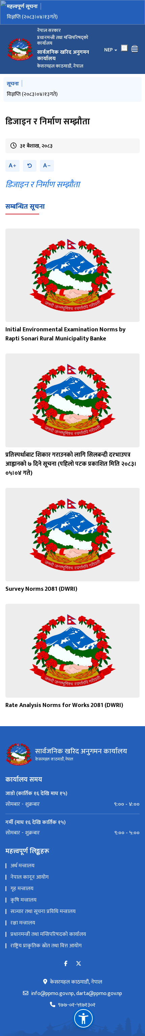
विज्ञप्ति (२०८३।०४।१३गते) (32, 17)
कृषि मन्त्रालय (23, 900)
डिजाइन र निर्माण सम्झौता (42, 185)
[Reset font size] (29, 166)
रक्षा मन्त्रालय (22, 922)
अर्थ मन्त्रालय (22, 865)
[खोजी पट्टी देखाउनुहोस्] (124, 48)
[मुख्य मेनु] (135, 49)
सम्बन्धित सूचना (25, 206)
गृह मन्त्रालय (21, 888)
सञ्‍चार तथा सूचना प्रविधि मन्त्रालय (43, 911)
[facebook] (65, 963)
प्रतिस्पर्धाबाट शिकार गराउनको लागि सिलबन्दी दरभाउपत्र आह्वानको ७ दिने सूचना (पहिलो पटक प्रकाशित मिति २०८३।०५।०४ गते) (71, 464)
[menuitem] (72, 804)
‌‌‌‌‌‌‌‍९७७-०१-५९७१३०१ (76, 1005)
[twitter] (78, 963)
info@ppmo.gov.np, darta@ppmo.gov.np (76, 994)
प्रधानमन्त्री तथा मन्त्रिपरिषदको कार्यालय (48, 934)
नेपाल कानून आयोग (29, 877)
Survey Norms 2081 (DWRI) (41, 589)
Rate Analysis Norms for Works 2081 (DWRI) (64, 705)
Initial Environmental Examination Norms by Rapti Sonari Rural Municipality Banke (65, 334)
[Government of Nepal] (20, 49)
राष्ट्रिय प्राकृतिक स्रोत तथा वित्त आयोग (46, 945)
